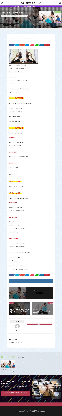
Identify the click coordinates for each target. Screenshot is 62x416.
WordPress (42, 411)
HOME (3, 28)
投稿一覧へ (39, 324)
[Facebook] (11, 45)
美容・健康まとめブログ (31, 3)
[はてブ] (27, 45)
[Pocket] (32, 45)
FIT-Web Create (31, 411)
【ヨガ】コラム (18, 15)
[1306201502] (23, 63)
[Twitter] (16, 45)
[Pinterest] (47, 45)
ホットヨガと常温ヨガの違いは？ (18, 28)
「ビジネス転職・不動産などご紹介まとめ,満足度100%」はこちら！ (15, 393)
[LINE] (37, 45)
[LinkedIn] (41, 45)
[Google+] (22, 45)
